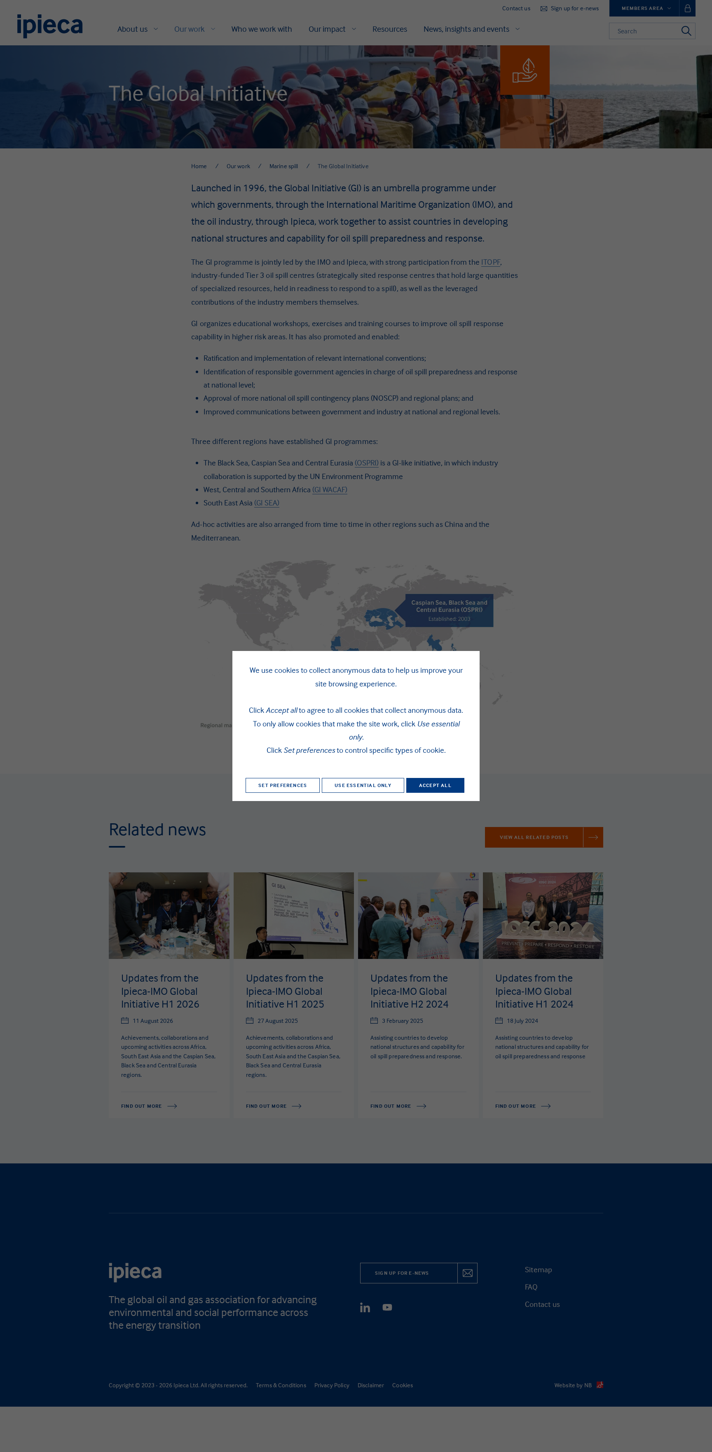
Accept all (435, 785)
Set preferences (282, 785)
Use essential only (363, 785)
